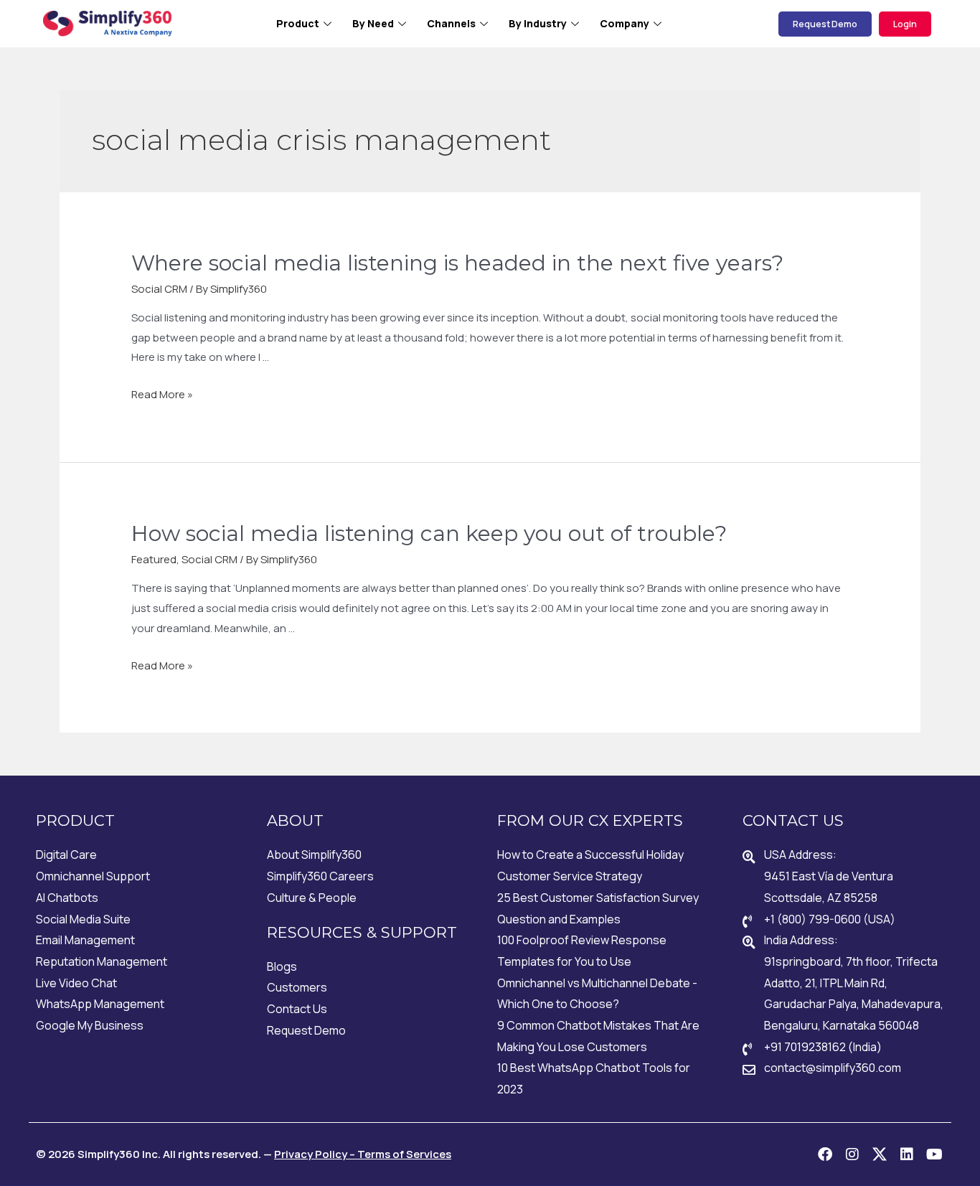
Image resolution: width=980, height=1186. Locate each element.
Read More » (162, 394)
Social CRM (159, 288)
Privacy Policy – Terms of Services (362, 1154)
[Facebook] (825, 1154)
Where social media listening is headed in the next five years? (457, 263)
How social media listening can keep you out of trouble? (429, 533)
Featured (153, 559)
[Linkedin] (907, 1154)
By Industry (538, 23)
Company (624, 23)
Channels (451, 23)
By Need (373, 23)
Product (297, 23)
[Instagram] (852, 1154)
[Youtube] (934, 1154)
